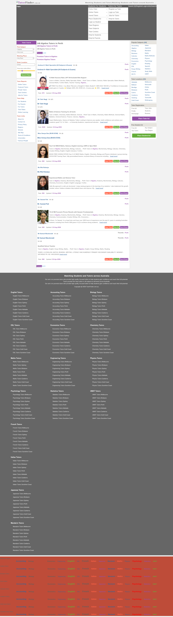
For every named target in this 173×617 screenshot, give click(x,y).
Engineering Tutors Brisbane (62, 365)
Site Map (21, 132)
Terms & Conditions (24, 135)
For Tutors (21, 107)
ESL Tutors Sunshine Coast (21, 352)
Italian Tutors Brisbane (20, 464)
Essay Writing (136, 69)
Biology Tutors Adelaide (99, 309)
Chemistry (135, 58)
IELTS (133, 74)
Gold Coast (135, 100)
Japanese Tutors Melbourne (22, 493)
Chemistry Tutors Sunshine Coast (103, 352)
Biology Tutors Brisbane (99, 299)
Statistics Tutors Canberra (61, 411)
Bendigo (134, 87)
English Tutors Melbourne (21, 296)
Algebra (134, 48)
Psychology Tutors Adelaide (21, 408)
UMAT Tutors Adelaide (99, 408)
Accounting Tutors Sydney (61, 302)
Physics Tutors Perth (98, 372)
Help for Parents (94, 38)
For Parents (21, 104)
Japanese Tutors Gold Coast (22, 514)
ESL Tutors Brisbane (19, 332)
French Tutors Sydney (20, 434)
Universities (21, 138)
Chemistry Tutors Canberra (101, 346)
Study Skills (148, 71)
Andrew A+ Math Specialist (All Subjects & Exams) (55, 65)
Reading (147, 63)
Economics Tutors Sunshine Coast (63, 352)
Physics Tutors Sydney (99, 368)
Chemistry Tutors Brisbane (100, 332)
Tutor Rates (21, 109)
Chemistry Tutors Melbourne (101, 329)
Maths (147, 53)
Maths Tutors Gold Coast (21, 382)
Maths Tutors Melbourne (20, 361)
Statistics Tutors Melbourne (61, 394)
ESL (133, 66)
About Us (21, 119)
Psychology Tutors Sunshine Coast (24, 418)
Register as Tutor (115, 9)
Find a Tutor (93, 9)
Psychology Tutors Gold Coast (22, 415)
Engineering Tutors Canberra (62, 378)
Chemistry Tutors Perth (99, 339)
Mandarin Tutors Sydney (20, 533)
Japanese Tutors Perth (20, 504)
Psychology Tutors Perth (20, 405)
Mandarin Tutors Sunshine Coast (23, 550)
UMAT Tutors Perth (98, 405)
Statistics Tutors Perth (59, 405)
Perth (146, 90)
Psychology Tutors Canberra (22, 411)
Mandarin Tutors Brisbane (21, 530)
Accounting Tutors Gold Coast (62, 316)
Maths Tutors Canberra (20, 378)
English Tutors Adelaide (20, 309)
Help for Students (95, 35)
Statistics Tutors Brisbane (61, 398)
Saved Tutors (93, 15)
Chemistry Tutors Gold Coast (101, 349)
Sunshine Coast (150, 92)
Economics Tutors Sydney (61, 335)
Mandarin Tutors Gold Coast (22, 547)
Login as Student (95, 22)
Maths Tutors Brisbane (20, 368)
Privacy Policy (22, 124)
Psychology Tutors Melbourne (22, 394)
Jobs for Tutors (114, 15)
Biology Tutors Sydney (99, 302)
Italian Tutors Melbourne (20, 460)
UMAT (147, 74)
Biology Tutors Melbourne (100, 296)
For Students (22, 101)
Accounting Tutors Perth (60, 306)
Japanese (148, 48)
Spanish (147, 66)
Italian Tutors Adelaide (20, 474)
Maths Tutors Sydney (19, 365)
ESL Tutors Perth (18, 339)
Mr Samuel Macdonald (45, 233)
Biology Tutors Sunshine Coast (102, 319)
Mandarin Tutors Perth (20, 536)
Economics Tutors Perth (60, 339)
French (134, 71)
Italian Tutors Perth (19, 471)
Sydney (147, 95)
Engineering (61, 561)
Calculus (134, 56)
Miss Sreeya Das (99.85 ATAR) (48, 133)
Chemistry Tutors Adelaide (100, 342)
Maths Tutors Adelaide (20, 375)
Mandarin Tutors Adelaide (21, 540)
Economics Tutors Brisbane (61, 332)
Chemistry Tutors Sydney (100, 335)
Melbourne (148, 82)
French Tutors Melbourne (21, 428)
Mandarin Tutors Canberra (21, 543)
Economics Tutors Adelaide (61, 342)
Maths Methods (150, 56)
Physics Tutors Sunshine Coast (102, 385)
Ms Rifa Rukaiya (43, 167)
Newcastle (148, 84)
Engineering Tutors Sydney (61, 368)
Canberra (135, 95)
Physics (147, 58)
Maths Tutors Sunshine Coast (22, 385)
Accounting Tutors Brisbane (61, 299)
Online (147, 87)
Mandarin (148, 50)
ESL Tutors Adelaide (19, 342)
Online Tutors (93, 12)
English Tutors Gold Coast (21, 316)
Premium (40, 53)
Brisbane (134, 90)
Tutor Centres (93, 31)
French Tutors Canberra (20, 445)
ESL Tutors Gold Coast (20, 349)
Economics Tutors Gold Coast (62, 349)
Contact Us (21, 122)
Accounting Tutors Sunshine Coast (63, 319)
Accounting (135, 45)
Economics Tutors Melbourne (62, 329)
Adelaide (134, 82)
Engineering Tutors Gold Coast (62, 382)
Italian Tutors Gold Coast (21, 481)
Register (139, 6)
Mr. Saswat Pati (43, 199)
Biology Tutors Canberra (100, 313)
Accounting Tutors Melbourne (62, 296)
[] (105, 88)
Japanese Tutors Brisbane (21, 497)
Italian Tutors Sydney (19, 467)
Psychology (148, 61)
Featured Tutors (23, 87)
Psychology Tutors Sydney (21, 401)
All (145, 42)
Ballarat (134, 85)
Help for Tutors (114, 19)
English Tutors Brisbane (20, 299)
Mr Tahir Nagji (42, 99)
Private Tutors (22, 90)
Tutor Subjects (94, 28)
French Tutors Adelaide (20, 441)
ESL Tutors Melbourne (20, 329)
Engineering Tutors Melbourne (62, 361)
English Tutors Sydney (20, 302)
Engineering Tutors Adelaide (61, 375)
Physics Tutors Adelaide (99, 375)
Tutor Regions (94, 25)
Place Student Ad (95, 19)
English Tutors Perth (19, 306)
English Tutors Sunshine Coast (22, 319)
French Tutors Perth (19, 438)
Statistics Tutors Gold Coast (61, 415)
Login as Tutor (114, 12)
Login (145, 6)
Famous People (23, 140)
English (134, 64)
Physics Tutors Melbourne (100, 361)
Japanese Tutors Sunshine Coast (23, 517)
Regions (20, 127)
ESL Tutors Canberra (19, 346)
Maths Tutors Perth (19, 372)
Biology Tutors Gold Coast (100, 316)
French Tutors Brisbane (20, 431)
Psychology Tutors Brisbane (22, 398)
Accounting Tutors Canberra (61, 313)
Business (134, 53)
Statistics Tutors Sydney (60, 401)
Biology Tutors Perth (98, 306)
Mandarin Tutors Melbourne (22, 526)
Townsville (148, 97)
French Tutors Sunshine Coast (22, 451)
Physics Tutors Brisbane (100, 365)
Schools (20, 130)
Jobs (149, 6)
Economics (135, 61)
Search (154, 6)
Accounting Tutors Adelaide (61, 309)
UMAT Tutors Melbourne (100, 394)
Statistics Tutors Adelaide (60, 408)
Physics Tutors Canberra (100, 378)
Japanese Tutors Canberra (21, 510)
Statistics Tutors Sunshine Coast (63, 418)
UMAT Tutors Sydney (99, 401)
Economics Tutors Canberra (61, 346)
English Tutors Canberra (20, 313)
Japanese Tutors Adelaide (21, 507)
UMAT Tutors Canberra (99, 411)
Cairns (134, 92)
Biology (134, 51)
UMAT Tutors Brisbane (99, 398)
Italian (147, 45)
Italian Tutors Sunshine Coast (22, 484)
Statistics (147, 69)
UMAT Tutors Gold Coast (100, 415)
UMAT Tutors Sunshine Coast (101, 418)
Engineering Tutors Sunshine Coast (64, 385)
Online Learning (23, 112)
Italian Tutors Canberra (20, 477)
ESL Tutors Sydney (19, 335)
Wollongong (148, 100)
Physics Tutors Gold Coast (100, 382)
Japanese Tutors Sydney (21, 500)
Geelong (134, 98)
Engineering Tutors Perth (60, 372)
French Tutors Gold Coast (21, 448)
